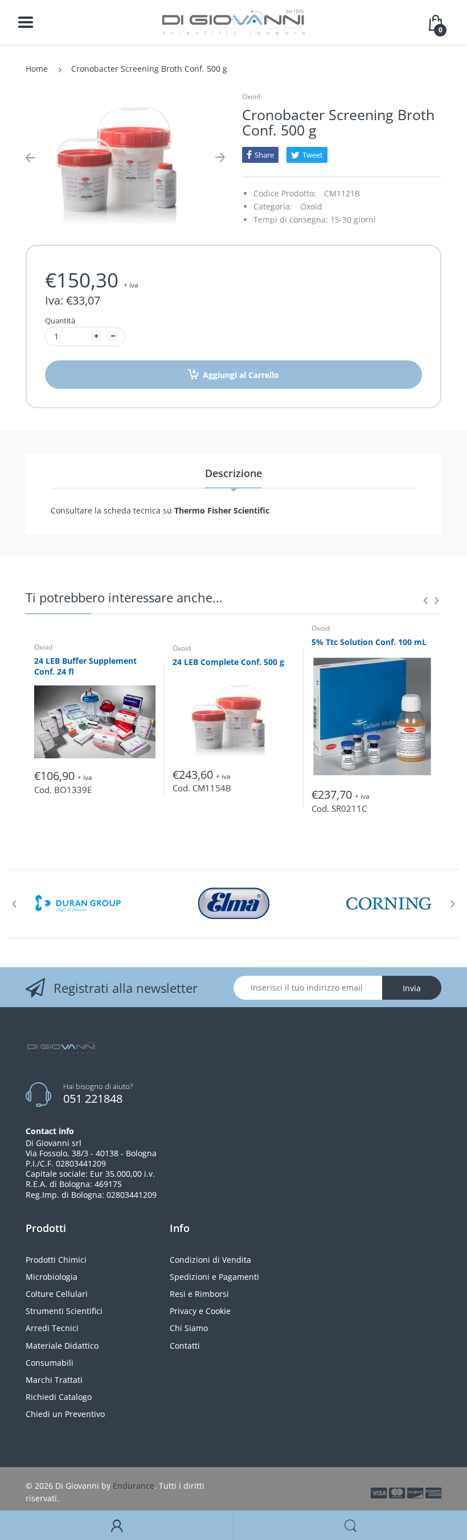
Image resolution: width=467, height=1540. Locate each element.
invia (412, 988)
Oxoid (251, 96)
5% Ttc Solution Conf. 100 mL (369, 641)
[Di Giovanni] (233, 21)
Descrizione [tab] (233, 473)
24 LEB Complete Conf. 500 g (228, 661)
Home (37, 68)
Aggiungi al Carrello (241, 374)
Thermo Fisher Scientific (220, 510)
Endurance (133, 1485)
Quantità (60, 320)
